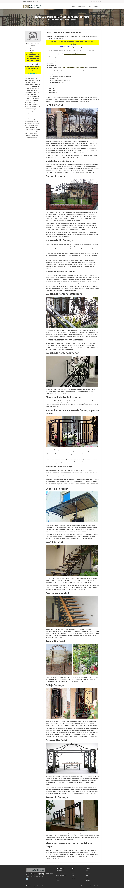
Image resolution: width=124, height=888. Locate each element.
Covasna (88, 873)
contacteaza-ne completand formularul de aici (32, 72)
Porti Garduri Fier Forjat (55, 19)
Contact (96, 6)
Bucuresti (73, 878)
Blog (90, 6)
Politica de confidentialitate (83, 885)
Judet (67, 19)
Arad (72, 870)
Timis (87, 878)
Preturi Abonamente (61, 875)
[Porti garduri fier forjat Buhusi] (33, 36)
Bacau (72, 873)
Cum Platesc (59, 870)
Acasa (73, 6)
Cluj (87, 870)
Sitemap (58, 880)
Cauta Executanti (82, 6)
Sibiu (87, 875)
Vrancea (88, 880)
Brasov (72, 875)
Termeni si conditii (94, 885)
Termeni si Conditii (60, 873)
